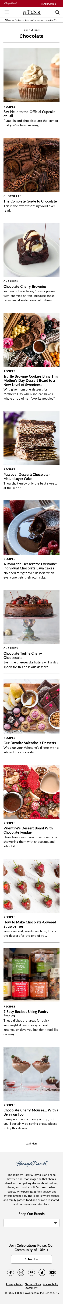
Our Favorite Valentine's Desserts (30, 743)
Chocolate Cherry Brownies (25, 286)
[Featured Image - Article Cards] (31, 75)
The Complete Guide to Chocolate (30, 201)
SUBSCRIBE (48, 3)
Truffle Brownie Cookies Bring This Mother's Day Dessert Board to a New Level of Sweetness (31, 381)
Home (25, 30)
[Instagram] (21, 1275)
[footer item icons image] (32, 1166)
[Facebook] (10, 1275)
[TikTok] (42, 1275)
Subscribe (31, 1259)
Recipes (10, 107)
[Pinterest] (31, 1275)
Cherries (11, 281)
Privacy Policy (14, 1284)
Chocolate (12, 196)
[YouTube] (52, 1275)
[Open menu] (7, 12)
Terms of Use (33, 1284)
